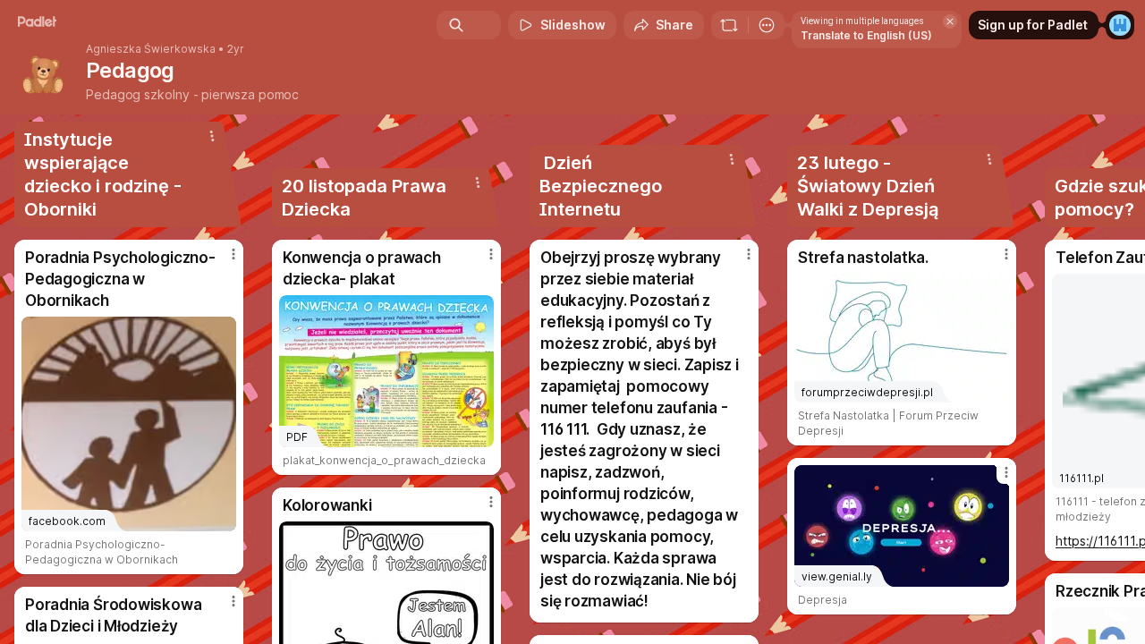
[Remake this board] (729, 25)
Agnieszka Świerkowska (151, 49)
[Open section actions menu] (212, 136)
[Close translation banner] (950, 21)
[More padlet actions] (767, 25)
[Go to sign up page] (1120, 25)
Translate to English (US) (866, 35)
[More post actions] (233, 254)
